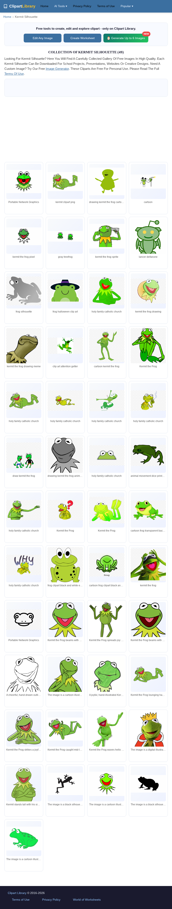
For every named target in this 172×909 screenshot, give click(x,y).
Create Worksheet (82, 38)
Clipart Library (17, 893)
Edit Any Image (43, 38)
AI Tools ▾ (60, 6)
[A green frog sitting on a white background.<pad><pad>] (24, 838)
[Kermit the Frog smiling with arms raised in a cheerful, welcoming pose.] (106, 624)
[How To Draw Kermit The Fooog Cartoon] (65, 236)
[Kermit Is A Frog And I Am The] (106, 181)
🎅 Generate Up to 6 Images (127, 37)
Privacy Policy (82, 6)
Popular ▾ (127, 6)
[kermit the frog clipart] (65, 677)
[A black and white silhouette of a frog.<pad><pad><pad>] (65, 784)
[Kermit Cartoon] (148, 182)
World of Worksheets (87, 899)
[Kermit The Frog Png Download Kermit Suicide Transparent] (106, 236)
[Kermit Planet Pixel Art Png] (24, 181)
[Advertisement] (86, 129)
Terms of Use (106, 6)
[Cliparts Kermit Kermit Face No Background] (65, 181)
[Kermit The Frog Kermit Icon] (24, 236)
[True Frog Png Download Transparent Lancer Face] (148, 237)
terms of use (14, 73)
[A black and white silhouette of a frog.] (148, 784)
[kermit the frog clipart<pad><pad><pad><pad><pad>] (148, 732)
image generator (57, 68)
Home (44, 6)
